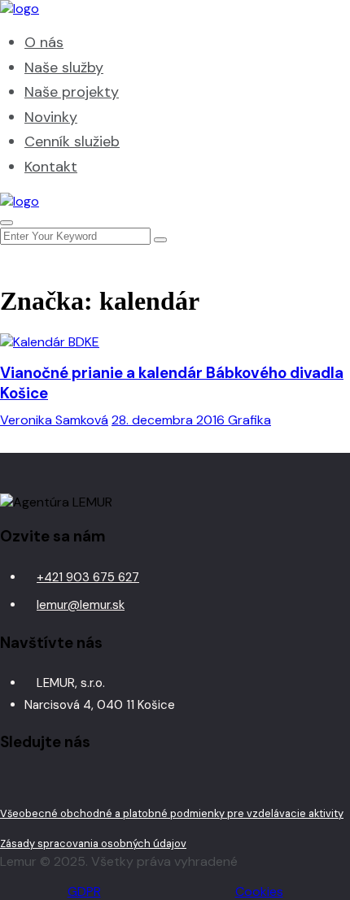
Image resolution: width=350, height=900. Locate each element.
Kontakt (50, 166)
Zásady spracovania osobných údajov (93, 843)
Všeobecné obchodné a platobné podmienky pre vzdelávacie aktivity (171, 813)
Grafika (249, 419)
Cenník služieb (72, 141)
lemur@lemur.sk (81, 605)
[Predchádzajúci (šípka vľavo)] (28, 450)
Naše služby (63, 67)
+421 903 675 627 (88, 577)
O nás (43, 42)
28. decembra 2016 (170, 419)
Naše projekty (71, 92)
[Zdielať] (260, 18)
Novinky (50, 117)
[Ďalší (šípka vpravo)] (321, 450)
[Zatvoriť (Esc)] (296, 18)
